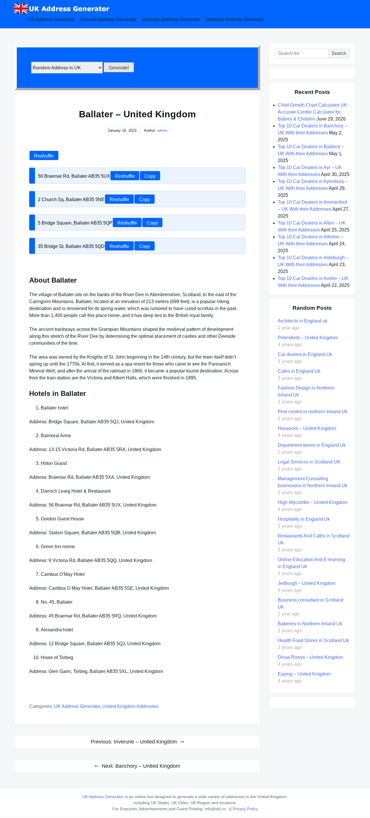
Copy (150, 176)
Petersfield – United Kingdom (308, 337)
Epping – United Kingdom (304, 674)
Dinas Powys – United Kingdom (310, 657)
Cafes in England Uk (299, 371)
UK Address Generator (77, 706)
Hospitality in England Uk (304, 519)
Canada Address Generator (108, 19)
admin (162, 130)
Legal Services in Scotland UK (309, 461)
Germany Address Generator (235, 19)
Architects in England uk (303, 320)
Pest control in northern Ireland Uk (312, 411)
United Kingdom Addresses (130, 706)
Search (339, 53)
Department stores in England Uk (312, 445)
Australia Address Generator (171, 19)
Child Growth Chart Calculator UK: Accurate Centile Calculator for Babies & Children (313, 112)
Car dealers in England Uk (305, 354)
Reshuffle (44, 155)
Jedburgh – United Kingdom (306, 583)
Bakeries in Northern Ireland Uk (310, 623)
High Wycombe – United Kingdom (312, 502)
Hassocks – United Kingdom (307, 428)
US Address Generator (51, 19)
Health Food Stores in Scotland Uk (313, 640)
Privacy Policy (245, 808)
